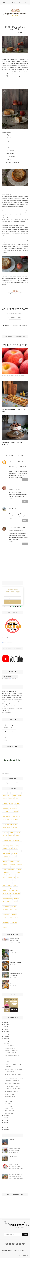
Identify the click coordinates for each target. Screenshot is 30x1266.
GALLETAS (12, 851)
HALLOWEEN (14, 853)
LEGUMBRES (11, 861)
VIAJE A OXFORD (13, 1156)
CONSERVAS (5, 832)
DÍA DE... (17, 835)
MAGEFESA (19, 864)
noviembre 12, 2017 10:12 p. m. (16, 530)
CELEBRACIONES (6, 806)
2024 (5, 1027)
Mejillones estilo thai (15, 962)
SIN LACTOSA (5, 909)
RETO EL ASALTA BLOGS (7, 898)
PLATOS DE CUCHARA (7, 882)
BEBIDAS (20, 795)
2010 (5, 1129)
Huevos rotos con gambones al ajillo (15, 982)
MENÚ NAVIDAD (11, 869)
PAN (13, 874)
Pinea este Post (16, 320)
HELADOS (14, 856)
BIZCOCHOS (11, 798)
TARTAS (18, 325)
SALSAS (15, 901)
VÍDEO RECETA (6, 922)
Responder (25, 479)
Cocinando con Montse (18, 527)
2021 (5, 1034)
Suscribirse (12, 602)
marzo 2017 (8, 1108)
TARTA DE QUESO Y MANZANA (13, 1075)
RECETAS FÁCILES (6, 890)
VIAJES (16, 919)
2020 (5, 1036)
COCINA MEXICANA (16, 821)
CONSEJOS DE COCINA (14, 829)
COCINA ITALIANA (14, 819)
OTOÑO (9, 874)
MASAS (4, 869)
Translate (14, 678)
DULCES (15, 837)
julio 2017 (7, 1101)
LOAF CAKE (5, 864)
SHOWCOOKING (6, 906)
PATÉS (18, 877)
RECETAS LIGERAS (15, 890)
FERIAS (11, 845)
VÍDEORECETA (5, 925)
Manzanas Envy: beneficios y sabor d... (13, 377)
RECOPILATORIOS (16, 893)
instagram (12, 733)
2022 (5, 1031)
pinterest (6, 740)
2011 (5, 1127)
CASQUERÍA (17, 803)
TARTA (11, 909)
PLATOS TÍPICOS (16, 882)
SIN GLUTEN (13, 906)
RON (4, 901)
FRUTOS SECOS (6, 851)
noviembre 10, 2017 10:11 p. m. (16, 464)
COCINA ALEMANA (13, 808)
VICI (20, 919)
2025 (5, 1024)
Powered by (8, 607)
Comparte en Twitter (16, 317)
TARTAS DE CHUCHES (7, 911)
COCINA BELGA (6, 814)
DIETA (11, 837)
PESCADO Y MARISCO (7, 880)
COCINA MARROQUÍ (7, 821)
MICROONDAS (5, 872)
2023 (5, 1029)
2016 (5, 1115)
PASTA (4, 877)
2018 (5, 1041)
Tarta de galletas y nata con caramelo (16, 974)
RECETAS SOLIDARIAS (7, 893)
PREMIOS (15, 885)
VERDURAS (11, 919)
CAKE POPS (15, 800)
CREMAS (11, 832)
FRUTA (9, 325)
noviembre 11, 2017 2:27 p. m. (16, 511)
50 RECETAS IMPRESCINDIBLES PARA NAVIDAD (15, 1142)
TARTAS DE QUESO (16, 911)
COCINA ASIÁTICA (14, 811)
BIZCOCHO (5, 798)
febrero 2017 (8, 1110)
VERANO (4, 919)
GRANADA (19, 851)
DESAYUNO (11, 835)
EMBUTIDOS (5, 843)
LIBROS (17, 861)
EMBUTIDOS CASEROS (14, 843)
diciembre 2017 (9, 1045)
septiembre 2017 (9, 1096)
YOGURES (5, 927)
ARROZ (14, 795)
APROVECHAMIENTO (7, 795)
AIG (9, 792)
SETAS (20, 903)
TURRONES (5, 917)
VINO (12, 925)
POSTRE (4, 885)
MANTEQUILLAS (6, 866)
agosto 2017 (8, 1099)
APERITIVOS (18, 792)
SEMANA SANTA (14, 903)
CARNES (11, 803)
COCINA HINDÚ (6, 819)
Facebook (6, 727)
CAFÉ (10, 800)
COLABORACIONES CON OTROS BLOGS (10, 824)
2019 (5, 1038)
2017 (5, 1043)
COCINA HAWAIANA (16, 816)
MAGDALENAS (12, 864)
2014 (5, 1120)
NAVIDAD (18, 872)
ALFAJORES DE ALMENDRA (12, 1055)
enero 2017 (8, 1113)
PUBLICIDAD (5, 888)
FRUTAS (15, 848)
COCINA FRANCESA (6, 816)
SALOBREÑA (9, 901)
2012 (5, 1125)
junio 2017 (7, 1103)
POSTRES (9, 885)
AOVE (13, 792)
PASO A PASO (18, 874)
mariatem (12, 508)
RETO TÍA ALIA (16, 898)
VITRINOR (16, 925)
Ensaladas (5, 845)
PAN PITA (12, 950)
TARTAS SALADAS (6, 914)
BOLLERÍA (5, 800)
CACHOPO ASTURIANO (11, 1092)
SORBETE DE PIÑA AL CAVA (12, 1083)
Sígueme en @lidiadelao (12, 783)
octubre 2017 (8, 1094)
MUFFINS (12, 872)
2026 (5, 1022)
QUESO (14, 325)
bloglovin (5, 733)
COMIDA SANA (15, 827)
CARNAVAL (5, 803)
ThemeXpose (16, 1250)
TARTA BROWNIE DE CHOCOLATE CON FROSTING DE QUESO (14, 1150)
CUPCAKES (5, 835)
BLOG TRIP (18, 798)
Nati (10, 487)
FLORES (16, 845)
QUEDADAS (12, 888)
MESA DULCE (18, 869)
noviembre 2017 (9, 1048)
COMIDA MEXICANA (7, 827)
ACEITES (4, 792)
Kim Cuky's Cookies (16, 461)
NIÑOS (4, 874)
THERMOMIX (14, 914)
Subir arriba (23, 1255)
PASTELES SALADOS (11, 877)
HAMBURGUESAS (6, 856)
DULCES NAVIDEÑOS (7, 840)
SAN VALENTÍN (6, 903)
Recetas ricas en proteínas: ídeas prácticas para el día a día (16, 942)
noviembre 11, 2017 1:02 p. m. (16, 489)
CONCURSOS (5, 829)
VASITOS (16, 917)
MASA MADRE (14, 866)
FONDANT (5, 848)
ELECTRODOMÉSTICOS (17, 840)
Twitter (12, 727)
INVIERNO (5, 861)
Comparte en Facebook (15, 313)
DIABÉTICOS (5, 837)
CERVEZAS (14, 806)
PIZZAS (14, 880)
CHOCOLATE (5, 808)
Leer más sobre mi (7, 712)
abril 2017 (7, 1106)
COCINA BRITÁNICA (14, 814)
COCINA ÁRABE (6, 811)
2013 (5, 1122)
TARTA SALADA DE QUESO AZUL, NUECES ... (13, 410)
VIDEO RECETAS (14, 922)
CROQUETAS (17, 832)
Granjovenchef (6, 853)
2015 (5, 1118)
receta (24, 69)
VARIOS (11, 917)
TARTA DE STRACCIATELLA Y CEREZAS (12, 443)
